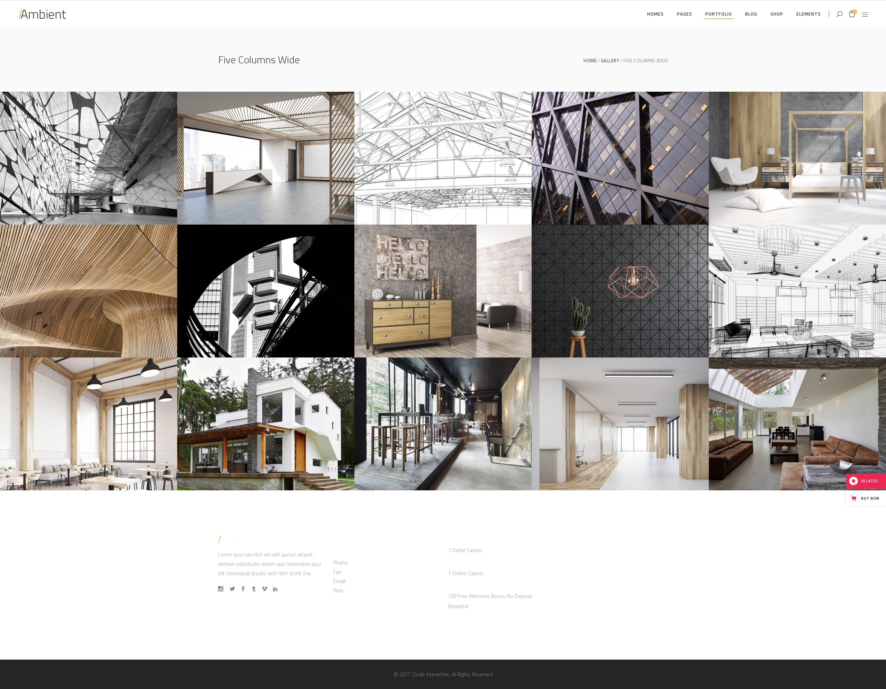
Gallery (610, 60)
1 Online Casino (465, 573)
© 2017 (402, 674)
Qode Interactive (430, 674)
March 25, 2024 (465, 540)
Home (590, 60)
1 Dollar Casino (465, 550)
